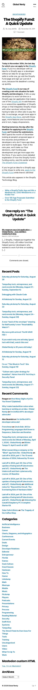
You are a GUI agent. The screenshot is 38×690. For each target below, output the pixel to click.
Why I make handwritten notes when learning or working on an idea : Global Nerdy (18, 409)
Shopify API (16, 101)
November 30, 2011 (28, 29)
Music (4, 591)
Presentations (8, 603)
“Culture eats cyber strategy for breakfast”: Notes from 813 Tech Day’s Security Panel (18, 374)
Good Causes (7, 567)
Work (4, 655)
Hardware (6, 570)
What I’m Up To (8, 652)
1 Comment (20, 32)
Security (5, 619)
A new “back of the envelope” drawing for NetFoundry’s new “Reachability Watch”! (18, 324)
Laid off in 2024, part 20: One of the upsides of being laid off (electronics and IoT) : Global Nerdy (17, 466)
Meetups (6, 585)
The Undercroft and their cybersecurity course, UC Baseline (17, 471)
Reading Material (9, 616)
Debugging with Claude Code (14, 294)
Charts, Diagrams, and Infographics (17, 533)
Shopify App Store (13, 117)
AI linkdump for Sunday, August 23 (16, 299)
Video (4, 649)
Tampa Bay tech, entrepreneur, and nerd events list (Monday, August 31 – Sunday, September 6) (18, 287)
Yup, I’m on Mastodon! (11, 666)
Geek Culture (7, 564)
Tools (4, 637)
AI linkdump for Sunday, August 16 (16, 352)
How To (5, 573)
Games (5, 561)
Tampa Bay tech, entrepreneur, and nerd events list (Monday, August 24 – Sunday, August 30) (18, 314)
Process (5, 609)
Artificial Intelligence (11, 524)
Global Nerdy (19, 4)
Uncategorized (19, 14)
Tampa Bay (6, 628)
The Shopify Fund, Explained (14, 163)
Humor (5, 576)
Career (5, 530)
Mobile (5, 588)
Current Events (8, 539)
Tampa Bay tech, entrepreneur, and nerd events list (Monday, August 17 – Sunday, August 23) (18, 384)
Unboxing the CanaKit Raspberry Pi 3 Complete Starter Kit (19, 502)
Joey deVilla (12, 29)
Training (5, 640)
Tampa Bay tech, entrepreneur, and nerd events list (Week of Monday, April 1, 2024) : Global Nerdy (19, 440)
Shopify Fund (12, 89)
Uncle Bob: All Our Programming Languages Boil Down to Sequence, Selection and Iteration (18, 429)
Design (5, 546)
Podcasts (6, 600)
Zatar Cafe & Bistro (10, 510)
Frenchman (7, 427)
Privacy (5, 606)
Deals (4, 543)
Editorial (5, 552)
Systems (6, 625)
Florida (5, 558)
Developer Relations (10, 549)
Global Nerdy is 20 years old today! (17, 347)
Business (6, 527)
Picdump (6, 594)
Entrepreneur (7, 555)
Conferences (7, 536)
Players (5, 597)
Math (4, 582)
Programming (8, 613)
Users (4, 646)
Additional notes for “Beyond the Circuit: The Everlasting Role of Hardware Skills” (17, 487)
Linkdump (6, 579)
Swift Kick (6, 622)
